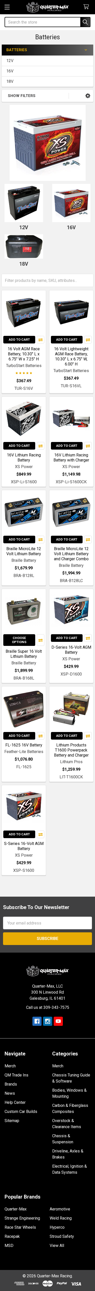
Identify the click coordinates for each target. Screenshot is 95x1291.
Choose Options (19, 640)
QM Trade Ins (16, 1075)
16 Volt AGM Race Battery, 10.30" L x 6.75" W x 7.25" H (24, 353)
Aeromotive (60, 1209)
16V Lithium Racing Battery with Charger (71, 458)
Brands (11, 1084)
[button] (87, 96)
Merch (10, 1066)
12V (9, 60)
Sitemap (12, 1120)
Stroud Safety (62, 1236)
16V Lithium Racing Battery (24, 458)
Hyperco (57, 1227)
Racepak (12, 1236)
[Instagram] (47, 1021)
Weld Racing (61, 1218)
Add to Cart (19, 339)
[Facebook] (37, 1021)
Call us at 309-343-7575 (47, 1007)
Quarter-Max (16, 1209)
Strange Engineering (22, 1218)
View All (57, 1245)
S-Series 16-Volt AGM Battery (24, 846)
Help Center (15, 1102)
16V (9, 71)
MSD (9, 1245)
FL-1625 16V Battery (23, 745)
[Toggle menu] (7, 7)
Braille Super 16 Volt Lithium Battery (24, 654)
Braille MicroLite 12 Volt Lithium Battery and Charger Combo (71, 553)
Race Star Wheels (20, 1227)
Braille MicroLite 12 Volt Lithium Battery (23, 551)
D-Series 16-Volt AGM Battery (71, 650)
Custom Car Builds (21, 1111)
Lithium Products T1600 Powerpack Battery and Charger (71, 750)
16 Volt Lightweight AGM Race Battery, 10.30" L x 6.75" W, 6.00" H (71, 356)
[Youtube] (58, 1021)
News (10, 1093)
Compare (40, 339)
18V (9, 81)
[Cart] (87, 7)
